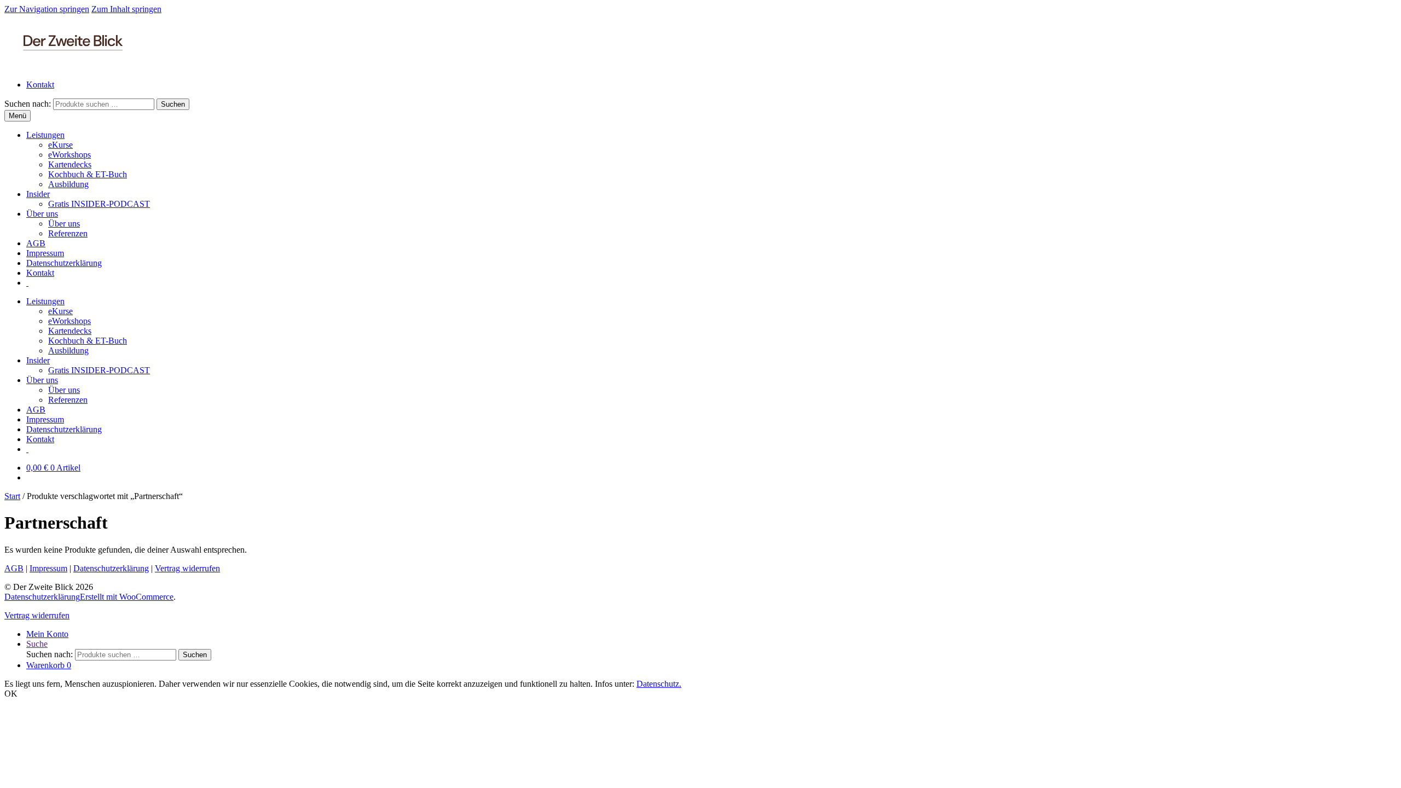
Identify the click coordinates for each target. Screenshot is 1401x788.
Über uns (42, 213)
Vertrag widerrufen (187, 568)
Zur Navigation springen (46, 9)
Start (12, 496)
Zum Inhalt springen (126, 9)
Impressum (45, 253)
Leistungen (45, 135)
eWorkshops (69, 154)
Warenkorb (48, 665)
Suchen (173, 104)
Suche (37, 643)
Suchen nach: (27, 103)
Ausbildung (68, 184)
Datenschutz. (658, 683)
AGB (35, 243)
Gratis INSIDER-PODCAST (99, 203)
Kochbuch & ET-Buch (87, 174)
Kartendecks (69, 164)
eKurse (60, 144)
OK (11, 693)
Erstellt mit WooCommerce (126, 596)
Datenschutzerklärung (64, 263)
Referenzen (68, 233)
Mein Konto (47, 634)
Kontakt (40, 84)
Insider (38, 194)
